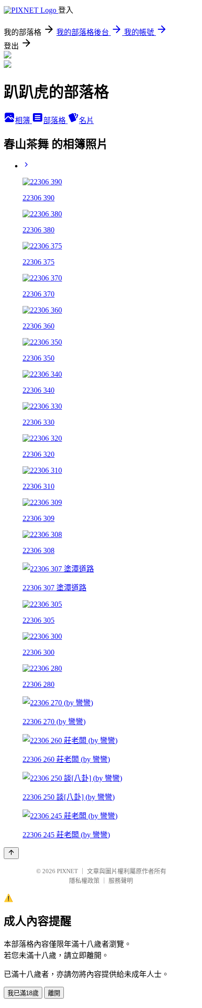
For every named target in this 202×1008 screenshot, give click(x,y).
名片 (86, 120)
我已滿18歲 (23, 993)
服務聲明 (121, 880)
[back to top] (11, 853)
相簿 (23, 120)
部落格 (55, 120)
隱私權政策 (84, 880)
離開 (54, 993)
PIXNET (67, 871)
